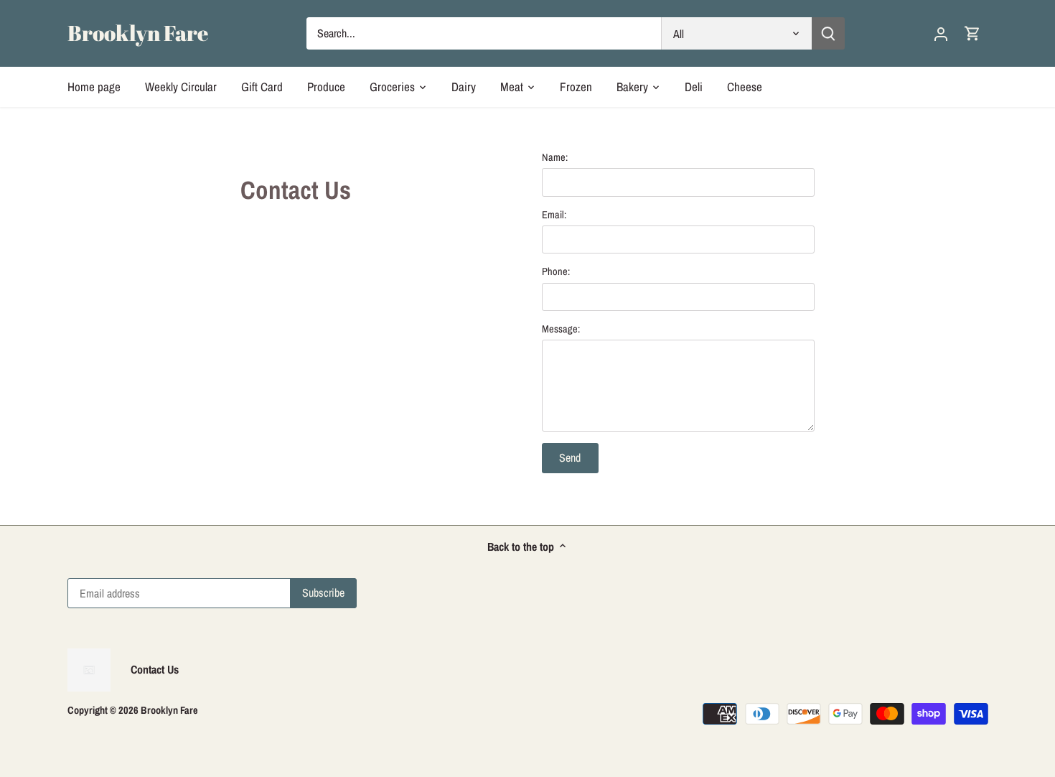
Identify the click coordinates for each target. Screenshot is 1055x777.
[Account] (941, 33)
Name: (555, 157)
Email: (554, 214)
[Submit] (828, 33)
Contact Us (155, 669)
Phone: (556, 271)
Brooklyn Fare (137, 33)
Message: (561, 328)
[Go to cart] (972, 33)
